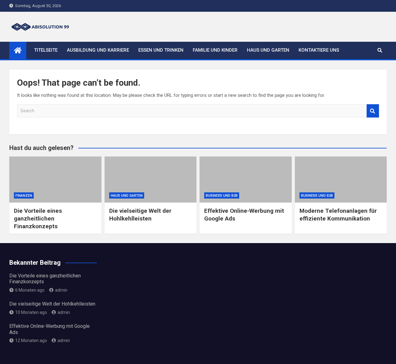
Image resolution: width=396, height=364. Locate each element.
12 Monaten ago (31, 340)
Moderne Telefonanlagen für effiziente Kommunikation (338, 214)
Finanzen (23, 196)
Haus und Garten (268, 50)
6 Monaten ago (30, 290)
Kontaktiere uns (319, 50)
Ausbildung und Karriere (98, 50)
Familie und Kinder (215, 50)
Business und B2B (222, 196)
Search (373, 111)
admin (61, 290)
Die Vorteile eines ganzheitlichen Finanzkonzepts (38, 218)
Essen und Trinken (160, 50)
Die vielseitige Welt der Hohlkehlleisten (140, 214)
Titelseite (46, 50)
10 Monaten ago (31, 312)
